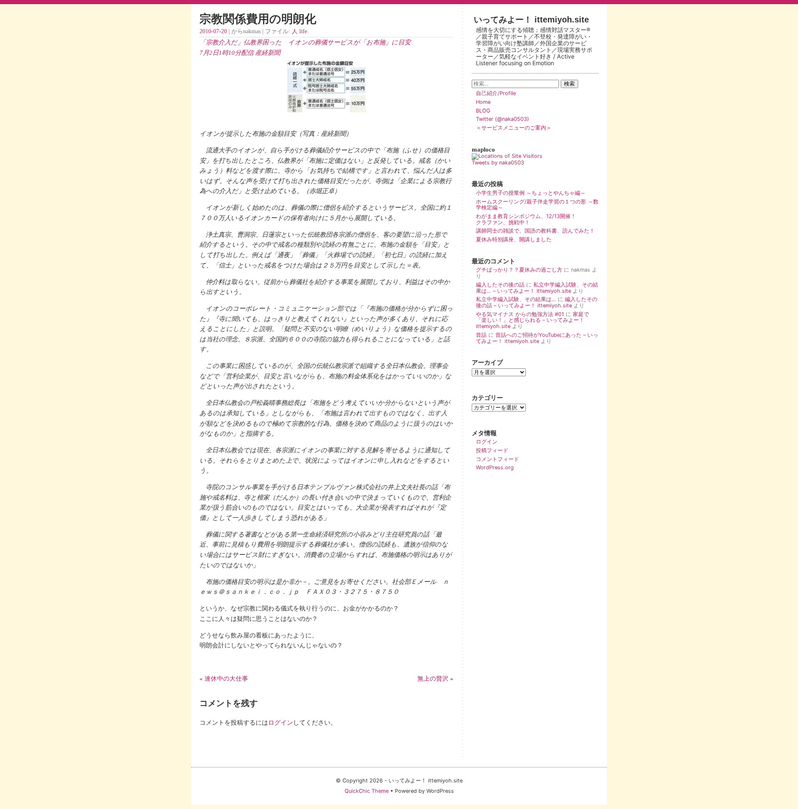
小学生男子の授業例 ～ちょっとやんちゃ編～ (531, 193)
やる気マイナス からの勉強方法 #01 (520, 314)
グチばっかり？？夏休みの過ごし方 (519, 270)
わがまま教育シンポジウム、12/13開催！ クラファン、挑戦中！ (537, 219)
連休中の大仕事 (226, 678)
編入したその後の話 (500, 285)
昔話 (481, 335)
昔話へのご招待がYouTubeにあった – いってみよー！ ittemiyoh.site (537, 338)
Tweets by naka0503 (498, 162)
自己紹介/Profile (496, 93)
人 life (299, 31)
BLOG (483, 111)
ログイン (280, 722)
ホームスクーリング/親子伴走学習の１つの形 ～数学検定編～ (537, 205)
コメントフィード (497, 459)
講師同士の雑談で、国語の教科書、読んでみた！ (535, 231)
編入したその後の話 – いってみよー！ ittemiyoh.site (536, 302)
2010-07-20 (213, 31)
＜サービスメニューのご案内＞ (514, 128)
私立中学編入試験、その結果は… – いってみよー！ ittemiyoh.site (537, 288)
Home (483, 102)
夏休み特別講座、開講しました (514, 239)
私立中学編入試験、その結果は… (516, 299)
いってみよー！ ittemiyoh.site (531, 19)
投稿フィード (492, 450)
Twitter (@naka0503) (502, 119)
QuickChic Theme (367, 791)
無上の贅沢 (432, 678)
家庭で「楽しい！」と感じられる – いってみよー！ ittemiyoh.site (532, 320)
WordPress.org (495, 467)
